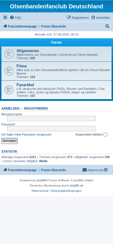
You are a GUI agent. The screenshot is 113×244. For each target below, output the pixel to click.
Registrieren (36, 108)
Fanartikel (25, 85)
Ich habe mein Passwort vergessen (26, 134)
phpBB (41, 180)
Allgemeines (28, 51)
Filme (22, 66)
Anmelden (10, 108)
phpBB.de (76, 185)
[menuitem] (15, 17)
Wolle (43, 161)
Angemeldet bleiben (89, 134)
